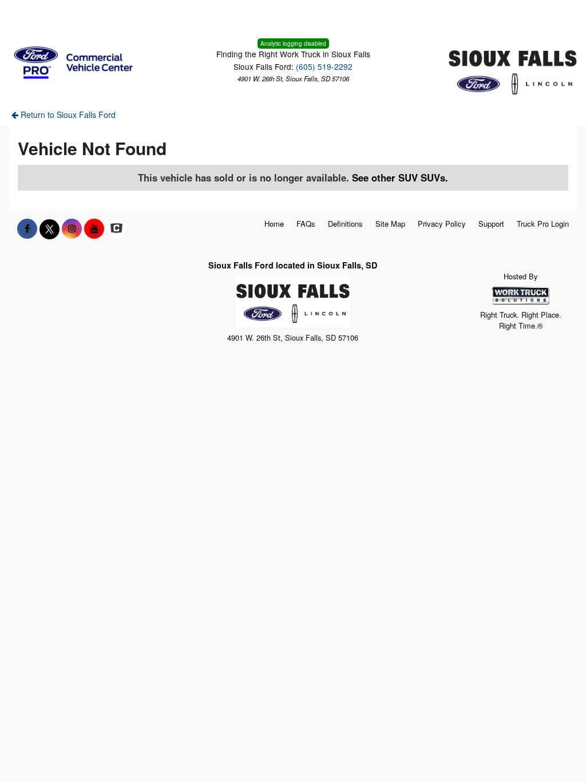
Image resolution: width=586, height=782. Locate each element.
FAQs (305, 223)
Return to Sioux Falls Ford (67, 114)
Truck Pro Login (543, 223)
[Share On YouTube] (94, 228)
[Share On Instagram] (72, 228)
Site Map (390, 223)
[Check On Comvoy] (116, 228)
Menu (34, 15)
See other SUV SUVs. (400, 177)
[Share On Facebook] (27, 228)
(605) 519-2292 (324, 66)
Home (274, 223)
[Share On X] (49, 228)
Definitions (345, 223)
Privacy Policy (442, 223)
